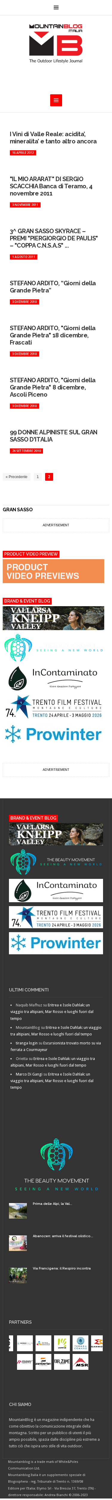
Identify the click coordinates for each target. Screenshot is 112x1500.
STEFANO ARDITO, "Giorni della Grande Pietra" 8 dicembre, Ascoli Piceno (53, 387)
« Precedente (16, 477)
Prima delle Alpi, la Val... (52, 1204)
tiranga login (27, 1043)
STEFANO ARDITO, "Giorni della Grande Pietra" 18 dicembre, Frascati (53, 335)
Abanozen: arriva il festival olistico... (63, 1236)
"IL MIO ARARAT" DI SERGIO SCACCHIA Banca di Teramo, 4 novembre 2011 (51, 186)
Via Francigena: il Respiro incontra (62, 1268)
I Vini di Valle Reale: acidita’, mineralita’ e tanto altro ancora (53, 138)
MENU (56, 7)
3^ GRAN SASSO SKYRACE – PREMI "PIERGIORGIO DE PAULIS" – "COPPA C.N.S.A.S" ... (54, 238)
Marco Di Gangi (29, 1074)
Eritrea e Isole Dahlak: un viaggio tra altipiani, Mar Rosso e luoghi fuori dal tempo (51, 1011)
